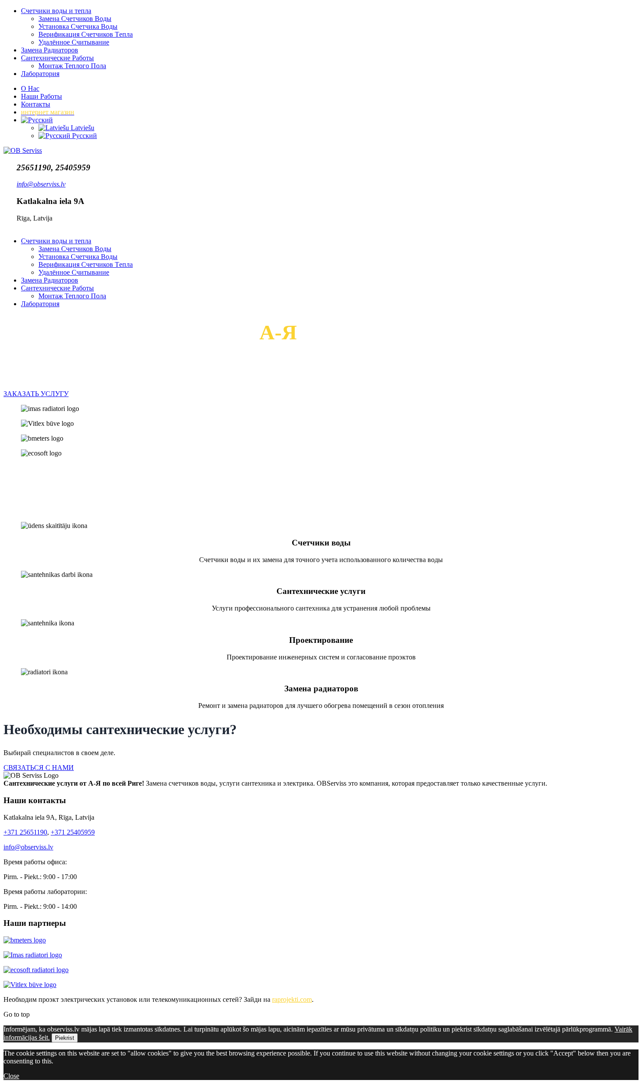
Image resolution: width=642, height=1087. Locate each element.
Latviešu (81, 127)
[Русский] (37, 120)
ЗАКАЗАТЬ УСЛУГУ (36, 393)
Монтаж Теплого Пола (72, 65)
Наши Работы (41, 96)
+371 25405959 (73, 832)
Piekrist (64, 1038)
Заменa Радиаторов (49, 50)
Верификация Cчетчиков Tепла (85, 34)
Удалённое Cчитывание (73, 42)
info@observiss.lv (28, 847)
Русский (83, 135)
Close (11, 1076)
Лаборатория (40, 73)
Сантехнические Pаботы (57, 58)
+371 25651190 (25, 832)
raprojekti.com (292, 999)
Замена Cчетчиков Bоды (74, 18)
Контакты (35, 104)
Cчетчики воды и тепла (56, 10)
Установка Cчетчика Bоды (77, 26)
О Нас (30, 88)
